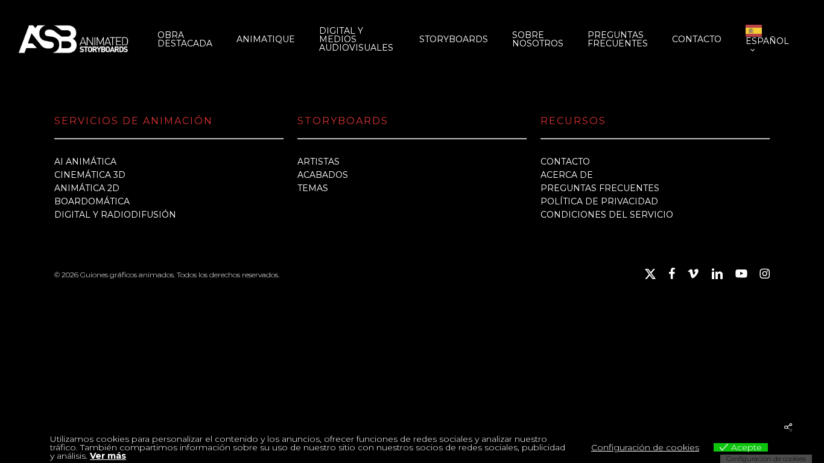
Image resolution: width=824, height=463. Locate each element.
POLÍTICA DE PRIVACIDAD (599, 201)
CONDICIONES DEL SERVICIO (606, 214)
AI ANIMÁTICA (85, 161)
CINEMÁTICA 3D (89, 175)
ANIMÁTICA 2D (86, 188)
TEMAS (312, 188)
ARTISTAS (318, 161)
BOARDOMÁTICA (92, 201)
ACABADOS (322, 175)
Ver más (108, 455)
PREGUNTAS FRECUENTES (599, 188)
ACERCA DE (566, 175)
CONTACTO (565, 161)
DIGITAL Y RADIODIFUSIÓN (115, 214)
